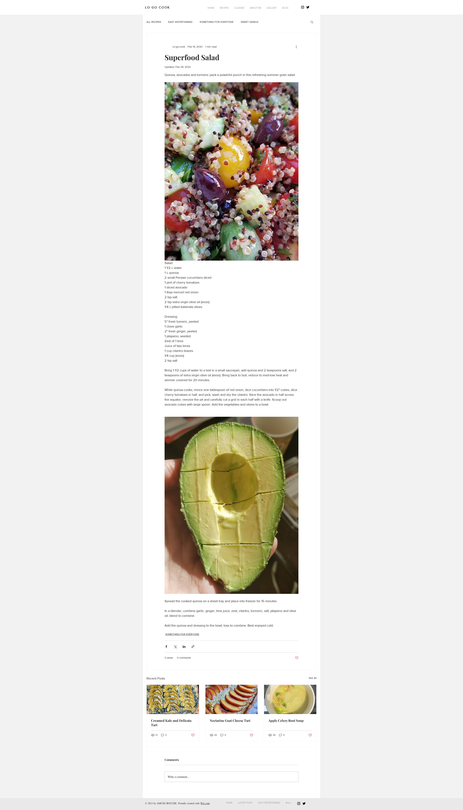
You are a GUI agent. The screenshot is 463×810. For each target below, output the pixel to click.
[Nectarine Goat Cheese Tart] (231, 699)
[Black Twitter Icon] (308, 7)
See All (313, 677)
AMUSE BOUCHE (167, 803)
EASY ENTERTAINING (180, 21)
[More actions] (296, 46)
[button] (224, 7)
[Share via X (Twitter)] (175, 646)
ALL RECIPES (153, 21)
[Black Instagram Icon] (303, 7)
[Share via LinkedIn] (184, 646)
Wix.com (205, 803)
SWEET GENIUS (249, 21)
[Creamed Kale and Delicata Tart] (173, 699)
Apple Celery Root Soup (286, 720)
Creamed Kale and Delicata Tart (171, 722)
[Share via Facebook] (166, 646)
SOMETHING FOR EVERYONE (216, 21)
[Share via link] (193, 646)
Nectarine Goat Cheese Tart (230, 720)
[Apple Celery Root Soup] (290, 699)
